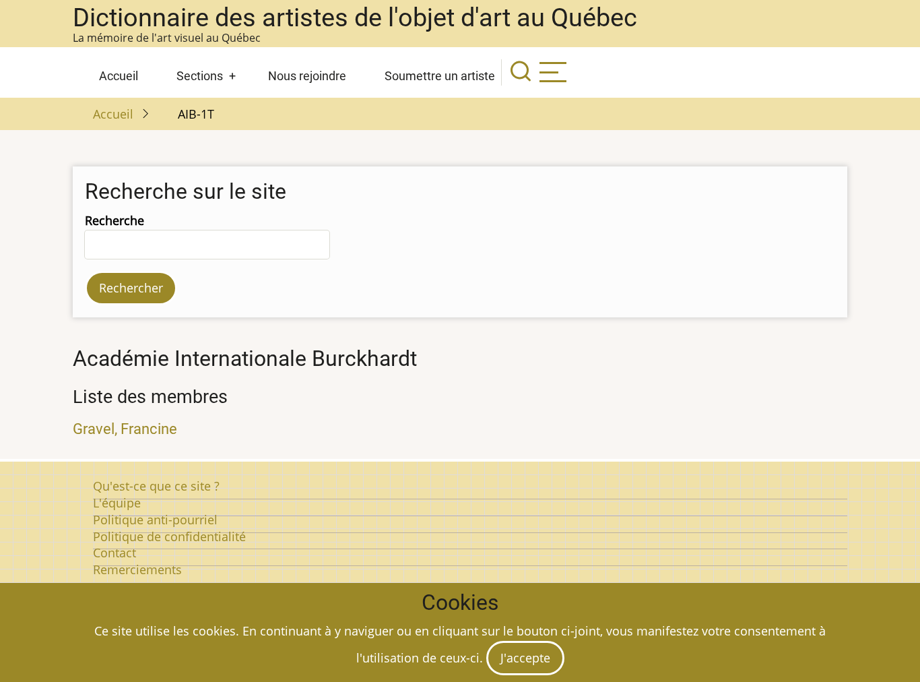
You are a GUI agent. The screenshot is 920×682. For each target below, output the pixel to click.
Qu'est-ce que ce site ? (156, 486)
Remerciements (137, 569)
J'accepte (525, 658)
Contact (114, 553)
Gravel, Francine (125, 429)
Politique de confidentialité (169, 536)
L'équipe (117, 503)
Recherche (114, 220)
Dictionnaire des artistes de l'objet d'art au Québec (355, 17)
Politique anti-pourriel (155, 520)
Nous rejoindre (307, 76)
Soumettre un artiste (440, 76)
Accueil (118, 76)
